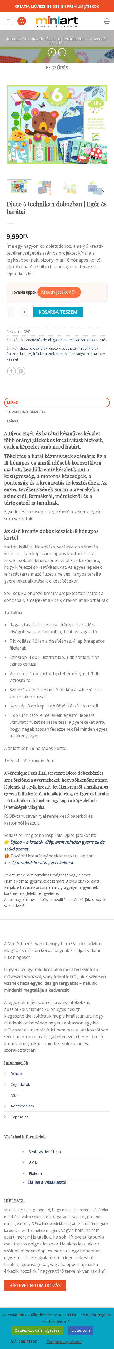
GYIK (33, 1162)
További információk (26, 411)
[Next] (98, 124)
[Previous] (15, 124)
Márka (13, 421)
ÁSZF (15, 1095)
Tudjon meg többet (64, 1341)
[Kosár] (107, 21)
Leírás (12, 402)
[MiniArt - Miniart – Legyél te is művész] (57, 21)
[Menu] (9, 21)
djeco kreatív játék (63, 348)
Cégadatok (20, 1084)
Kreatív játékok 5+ (59, 292)
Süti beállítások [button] (24, 1341)
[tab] (57, 402)
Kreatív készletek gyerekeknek (58, 39)
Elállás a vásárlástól (47, 1182)
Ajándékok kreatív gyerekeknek (42, 862)
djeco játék (38, 348)
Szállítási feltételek (45, 1151)
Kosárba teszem (58, 312)
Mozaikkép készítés (91, 339)
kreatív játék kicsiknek (37, 353)
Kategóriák (16, 39)
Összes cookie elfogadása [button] (37, 1330)
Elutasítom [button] (81, 1330)
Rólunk (16, 1073)
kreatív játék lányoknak (74, 353)
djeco (24, 348)
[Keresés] (21, 21)
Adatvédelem (22, 1106)
